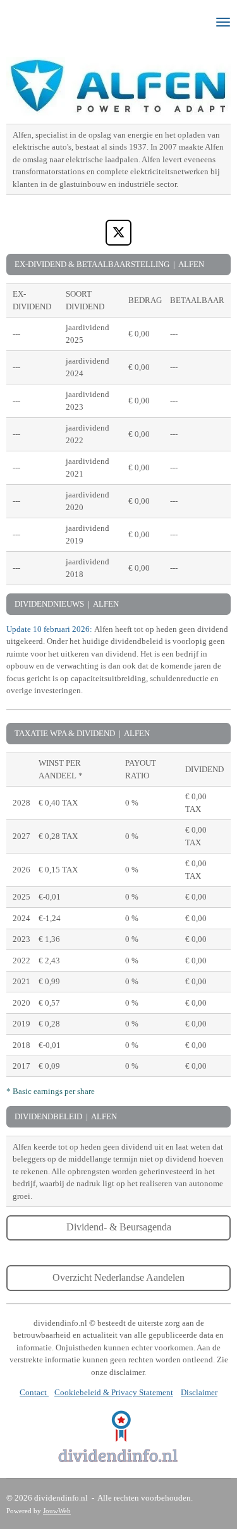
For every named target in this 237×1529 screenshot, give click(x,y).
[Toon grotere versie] (118, 1436)
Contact (34, 1392)
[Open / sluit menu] (223, 22)
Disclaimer (199, 1392)
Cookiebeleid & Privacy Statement (113, 1392)
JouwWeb (57, 1510)
